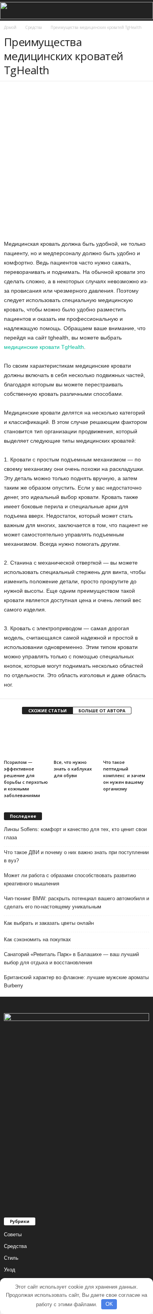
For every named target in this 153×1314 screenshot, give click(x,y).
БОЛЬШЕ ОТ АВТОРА (102, 710)
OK (109, 1304)
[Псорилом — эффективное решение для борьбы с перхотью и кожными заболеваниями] (27, 739)
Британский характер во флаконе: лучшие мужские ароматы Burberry (76, 981)
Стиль (11, 1258)
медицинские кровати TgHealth (44, 347)
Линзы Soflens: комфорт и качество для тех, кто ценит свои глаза (75, 833)
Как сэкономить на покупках (37, 939)
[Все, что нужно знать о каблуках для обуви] (77, 739)
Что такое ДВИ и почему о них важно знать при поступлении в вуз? (76, 856)
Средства (15, 1246)
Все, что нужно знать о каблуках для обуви (73, 768)
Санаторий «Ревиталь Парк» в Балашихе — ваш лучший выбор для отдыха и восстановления (71, 958)
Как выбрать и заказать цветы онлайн (49, 923)
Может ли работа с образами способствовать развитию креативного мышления (70, 879)
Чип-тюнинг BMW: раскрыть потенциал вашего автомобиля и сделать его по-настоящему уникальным (76, 903)
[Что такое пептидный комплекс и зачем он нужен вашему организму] (126, 739)
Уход (9, 1270)
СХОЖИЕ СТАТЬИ (47, 710)
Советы (13, 1234)
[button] (140, 10)
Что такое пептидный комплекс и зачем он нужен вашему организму (124, 775)
